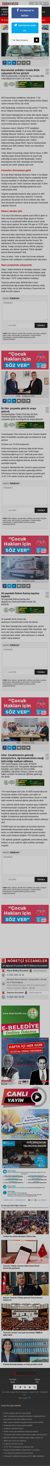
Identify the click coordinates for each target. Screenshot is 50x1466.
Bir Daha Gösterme (20, 40)
